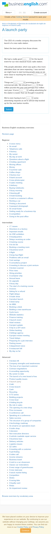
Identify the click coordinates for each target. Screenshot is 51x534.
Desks (11, 478)
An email (12, 146)
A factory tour (14, 175)
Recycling (13, 392)
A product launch (16, 299)
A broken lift (14, 361)
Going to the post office (19, 216)
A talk (11, 384)
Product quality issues (18, 379)
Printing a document (17, 203)
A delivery (13, 185)
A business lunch (16, 250)
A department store (17, 346)
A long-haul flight (16, 255)
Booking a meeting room (19, 247)
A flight (12, 252)
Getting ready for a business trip (22, 211)
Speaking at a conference (19, 415)
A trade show (14, 296)
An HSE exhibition (16, 234)
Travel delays (14, 338)
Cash (11, 389)
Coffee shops (14, 172)
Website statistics (16, 315)
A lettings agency (16, 333)
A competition (14, 214)
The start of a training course (21, 286)
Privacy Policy (38, 527)
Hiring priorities (15, 273)
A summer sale (15, 170)
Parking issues (15, 343)
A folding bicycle (15, 402)
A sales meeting (15, 183)
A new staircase (15, 470)
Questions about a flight (19, 159)
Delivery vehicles (16, 441)
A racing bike (14, 480)
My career (13, 154)
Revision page (8, 134)
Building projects (16, 397)
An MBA (12, 304)
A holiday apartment (17, 162)
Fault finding (14, 452)
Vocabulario (12, 24)
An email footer (15, 209)
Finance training (16, 317)
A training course (16, 242)
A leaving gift (14, 193)
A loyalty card (14, 483)
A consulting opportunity (19, 371)
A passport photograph (18, 206)
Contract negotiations (18, 369)
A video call (14, 454)
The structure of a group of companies (25, 421)
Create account (40, 12)
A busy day (13, 283)
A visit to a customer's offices (21, 198)
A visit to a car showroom (19, 462)
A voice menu (14, 144)
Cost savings (14, 260)
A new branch (15, 387)
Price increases (15, 410)
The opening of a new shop (20, 408)
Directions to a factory (18, 229)
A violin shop (14, 428)
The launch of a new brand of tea (23, 376)
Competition (14, 475)
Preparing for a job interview (21, 341)
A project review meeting (19, 335)
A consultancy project (18, 263)
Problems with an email (19, 257)
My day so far (15, 351)
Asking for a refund (17, 291)
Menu (8, 12)
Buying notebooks (16, 188)
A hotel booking (15, 196)
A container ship (15, 276)
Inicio (4, 24)
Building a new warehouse (20, 309)
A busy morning (15, 190)
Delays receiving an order (19, 239)
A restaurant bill (15, 348)
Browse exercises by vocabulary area (17, 496)
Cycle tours (14, 312)
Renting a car (14, 201)
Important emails (16, 231)
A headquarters (15, 237)
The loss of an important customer (23, 366)
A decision (13, 431)
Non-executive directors (19, 434)
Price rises (13, 270)
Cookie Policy (22, 527)
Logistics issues (15, 444)
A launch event (15, 320)
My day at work (15, 157)
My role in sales (15, 405)
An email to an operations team (22, 426)
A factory (12, 151)
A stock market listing (18, 473)
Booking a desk (15, 307)
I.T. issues (13, 226)
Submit (9, 109)
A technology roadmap (18, 423)
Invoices (12, 289)
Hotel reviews (14, 322)
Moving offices (15, 164)
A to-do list (13, 244)
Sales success (15, 418)
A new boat (13, 400)
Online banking (15, 330)
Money (12, 167)
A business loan (15, 439)
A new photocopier (17, 180)
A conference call (16, 413)
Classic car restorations (19, 465)
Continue (25, 530)
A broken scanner (16, 268)
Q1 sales (13, 447)
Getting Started (22, 17)
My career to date (16, 374)
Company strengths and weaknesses (24, 363)
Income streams (16, 457)
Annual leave (14, 278)
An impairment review (18, 488)
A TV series (14, 395)
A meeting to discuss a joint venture (24, 265)
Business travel (15, 460)
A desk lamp (14, 302)
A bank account (15, 177)
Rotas (11, 485)
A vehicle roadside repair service (22, 436)
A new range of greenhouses (21, 467)
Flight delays (14, 294)
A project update (16, 325)
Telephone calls (15, 149)
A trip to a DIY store (17, 328)
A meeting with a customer (20, 449)
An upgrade (14, 281)
